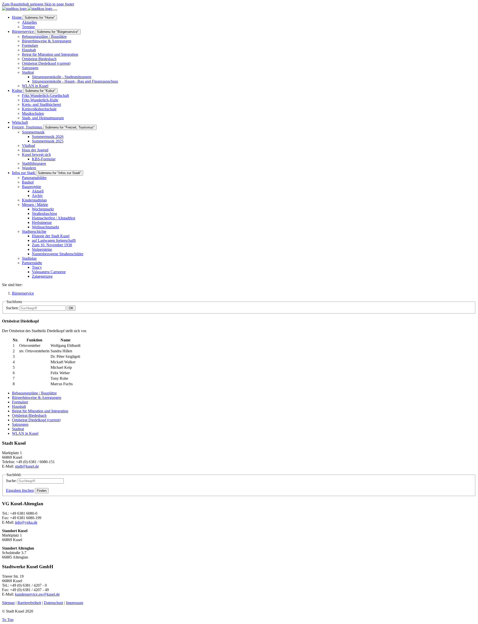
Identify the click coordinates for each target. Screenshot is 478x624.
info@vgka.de (26, 522)
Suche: (11, 481)
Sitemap (8, 603)
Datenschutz (53, 603)
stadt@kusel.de (27, 466)
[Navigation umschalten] (55, 10)
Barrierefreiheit (29, 603)
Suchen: (12, 308)
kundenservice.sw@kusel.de (37, 594)
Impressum (74, 603)
